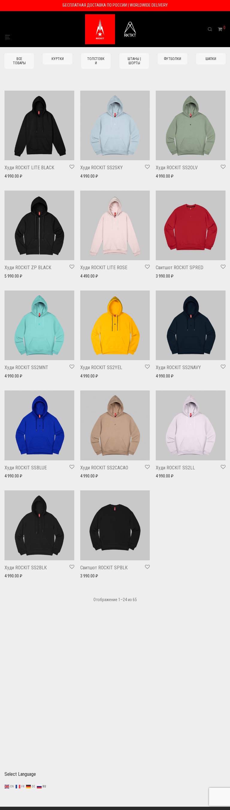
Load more (115, 616)
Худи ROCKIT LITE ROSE (103, 267)
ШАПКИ (210, 59)
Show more (53, 176)
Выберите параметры (21, 176)
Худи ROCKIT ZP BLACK (27, 267)
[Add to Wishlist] (71, 167)
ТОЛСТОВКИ (96, 61)
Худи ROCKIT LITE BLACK (29, 167)
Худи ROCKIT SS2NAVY (178, 367)
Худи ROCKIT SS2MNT (26, 367)
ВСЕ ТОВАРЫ (19, 61)
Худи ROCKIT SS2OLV (177, 167)
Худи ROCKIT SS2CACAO (104, 468)
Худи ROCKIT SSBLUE (25, 468)
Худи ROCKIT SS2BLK (25, 568)
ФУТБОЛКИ (172, 59)
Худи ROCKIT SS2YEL (101, 367)
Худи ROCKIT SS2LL (175, 468)
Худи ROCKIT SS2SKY (101, 167)
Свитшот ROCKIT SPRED (179, 267)
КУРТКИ (58, 59)
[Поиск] (212, 29)
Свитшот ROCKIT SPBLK (104, 568)
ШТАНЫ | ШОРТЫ (134, 61)
